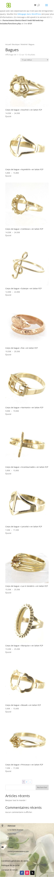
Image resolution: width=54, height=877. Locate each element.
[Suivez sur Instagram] (27, 873)
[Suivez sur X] (32, 873)
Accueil (8, 44)
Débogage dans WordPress (29, 14)
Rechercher (42, 787)
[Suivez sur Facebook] (22, 873)
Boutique (15, 44)
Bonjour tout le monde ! (15, 800)
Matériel (24, 44)
